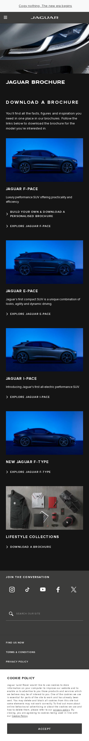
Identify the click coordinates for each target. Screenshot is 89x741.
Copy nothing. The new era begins (45, 6)
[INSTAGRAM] (12, 590)
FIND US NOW (15, 642)
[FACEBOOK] (58, 590)
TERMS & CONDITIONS (20, 652)
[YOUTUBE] (43, 590)
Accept (44, 729)
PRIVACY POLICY (17, 661)
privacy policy (61, 709)
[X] (74, 590)
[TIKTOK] (27, 590)
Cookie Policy (20, 716)
